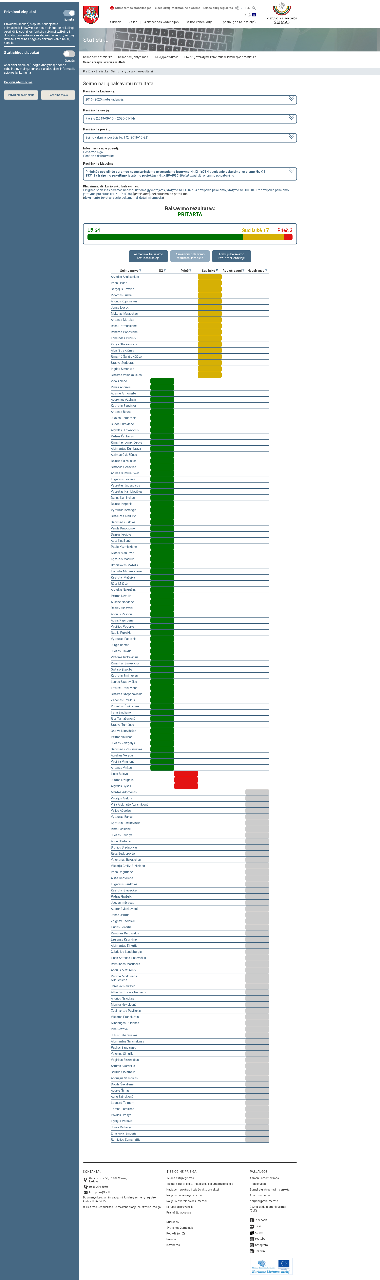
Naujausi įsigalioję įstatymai (184, 1195)
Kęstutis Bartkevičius (126, 823)
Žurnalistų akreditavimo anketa (270, 1189)
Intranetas (173, 1245)
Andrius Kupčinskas (124, 301)
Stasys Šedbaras (122, 363)
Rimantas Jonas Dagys (126, 442)
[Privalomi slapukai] (69, 13)
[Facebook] (252, 1220)
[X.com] (252, 1232)
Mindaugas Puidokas (125, 1023)
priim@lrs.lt (102, 1192)
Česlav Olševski (122, 608)
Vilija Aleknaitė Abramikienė (129, 804)
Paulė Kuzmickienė (124, 547)
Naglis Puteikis (121, 633)
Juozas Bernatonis (123, 418)
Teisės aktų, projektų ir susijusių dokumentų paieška (199, 1183)
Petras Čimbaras (122, 436)
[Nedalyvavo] (266, 271)
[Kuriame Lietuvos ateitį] (271, 1274)
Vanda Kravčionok (123, 528)
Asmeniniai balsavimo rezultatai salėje (148, 256)
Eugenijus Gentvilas (124, 884)
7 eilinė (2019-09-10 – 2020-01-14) (110, 118)
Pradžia (88, 71)
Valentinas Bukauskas (126, 860)
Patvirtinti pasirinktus (21, 94)
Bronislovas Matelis (124, 565)
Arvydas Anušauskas (125, 277)
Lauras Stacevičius (124, 682)
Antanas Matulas (122, 320)
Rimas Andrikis (121, 387)
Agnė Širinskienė (122, 1097)
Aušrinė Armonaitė (123, 393)
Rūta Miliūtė (119, 583)
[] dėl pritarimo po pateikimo (176, 173)
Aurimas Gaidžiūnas (124, 455)
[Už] (165, 271)
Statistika (102, 71)
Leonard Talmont (123, 1103)
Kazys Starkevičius (124, 344)
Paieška (171, 1239)
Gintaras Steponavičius (126, 694)
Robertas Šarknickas (125, 706)
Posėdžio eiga (93, 152)
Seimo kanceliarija (199, 22)
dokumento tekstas (98, 198)
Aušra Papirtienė (122, 620)
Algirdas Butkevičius (125, 430)
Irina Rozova (119, 1029)
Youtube (260, 1238)
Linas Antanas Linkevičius (128, 958)
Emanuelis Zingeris (123, 1133)
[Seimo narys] (140, 271)
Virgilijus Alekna (121, 798)
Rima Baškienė (121, 829)
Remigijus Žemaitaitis (125, 1139)
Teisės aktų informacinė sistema (176, 8)
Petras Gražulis (121, 896)
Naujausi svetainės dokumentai (186, 1201)
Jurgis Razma (120, 645)
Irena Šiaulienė (121, 712)
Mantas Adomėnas (124, 792)
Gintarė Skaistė (121, 669)
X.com (259, 1232)
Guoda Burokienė (122, 424)
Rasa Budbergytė (123, 853)
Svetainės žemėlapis (180, 1227)
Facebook (261, 1220)
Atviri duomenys (260, 1195)
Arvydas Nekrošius (123, 590)
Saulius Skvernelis (123, 1072)
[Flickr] (252, 1226)
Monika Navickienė (124, 1004)
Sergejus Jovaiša (122, 289)
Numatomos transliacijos (133, 8)
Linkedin (260, 1251)
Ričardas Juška (121, 295)
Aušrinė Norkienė (122, 602)
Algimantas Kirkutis (124, 945)
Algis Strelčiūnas (122, 350)
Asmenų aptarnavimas (264, 1178)
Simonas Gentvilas (123, 467)
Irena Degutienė (122, 872)
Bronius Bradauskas (124, 847)
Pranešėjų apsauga (178, 1212)
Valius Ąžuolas (121, 810)
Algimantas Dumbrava (126, 448)
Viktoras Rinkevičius (124, 657)
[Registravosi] (243, 271)
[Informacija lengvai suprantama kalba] (254, 15)
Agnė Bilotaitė (121, 841)
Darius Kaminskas (123, 498)
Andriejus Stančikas (124, 1078)
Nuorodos (172, 1222)
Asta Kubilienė (121, 541)
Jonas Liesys (120, 307)
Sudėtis (116, 22)
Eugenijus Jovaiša (123, 479)
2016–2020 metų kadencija (105, 99)
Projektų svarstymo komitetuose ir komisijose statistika (220, 57)
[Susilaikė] (217, 271)
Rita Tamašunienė (123, 718)
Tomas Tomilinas (122, 1109)
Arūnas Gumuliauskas (125, 473)
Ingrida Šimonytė (122, 369)
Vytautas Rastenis (123, 639)
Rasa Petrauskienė (124, 326)
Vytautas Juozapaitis (125, 485)
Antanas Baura (121, 412)
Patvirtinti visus (58, 94)
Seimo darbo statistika (97, 57)
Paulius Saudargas (123, 1047)
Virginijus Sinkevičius (125, 1060)
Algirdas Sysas (121, 786)
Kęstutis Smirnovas (124, 676)
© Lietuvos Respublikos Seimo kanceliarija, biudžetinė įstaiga (122, 1207)
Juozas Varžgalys (123, 743)
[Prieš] (190, 271)
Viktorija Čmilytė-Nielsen (128, 866)
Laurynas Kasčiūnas (124, 939)
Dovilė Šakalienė (122, 1084)
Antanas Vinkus (121, 768)
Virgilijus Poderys (122, 626)
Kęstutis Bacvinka (123, 406)
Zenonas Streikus (123, 700)
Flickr (258, 1226)
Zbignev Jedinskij (123, 921)
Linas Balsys (119, 774)
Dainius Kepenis (121, 504)
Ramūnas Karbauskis (125, 933)
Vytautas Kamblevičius (126, 491)
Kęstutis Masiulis (123, 559)
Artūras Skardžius (123, 1066)
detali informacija (151, 198)
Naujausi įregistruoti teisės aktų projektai (192, 1189)
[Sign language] (249, 15)
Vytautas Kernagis (123, 510)
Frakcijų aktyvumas (166, 57)
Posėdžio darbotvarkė (98, 156)
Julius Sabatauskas (124, 1035)
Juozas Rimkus (121, 651)
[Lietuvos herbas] (91, 15)
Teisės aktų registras (217, 8)
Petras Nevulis (121, 596)
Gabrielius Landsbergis (126, 952)
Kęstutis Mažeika (123, 577)
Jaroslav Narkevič (123, 986)
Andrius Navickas (122, 998)
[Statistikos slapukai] (69, 53)
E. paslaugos (258, 1183)
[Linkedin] (252, 1251)
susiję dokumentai (125, 198)
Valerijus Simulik (122, 1054)
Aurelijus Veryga (122, 755)
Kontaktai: (92, 1172)
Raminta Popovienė (124, 332)
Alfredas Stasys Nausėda (128, 992)
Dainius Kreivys (121, 534)
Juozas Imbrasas (122, 903)
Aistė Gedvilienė (122, 878)
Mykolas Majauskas (124, 313)
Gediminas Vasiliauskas (126, 749)
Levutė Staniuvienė (124, 688)
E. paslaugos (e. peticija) (237, 22)
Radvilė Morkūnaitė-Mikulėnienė (125, 978)
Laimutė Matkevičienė (126, 571)
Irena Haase (119, 283)
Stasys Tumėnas (122, 725)
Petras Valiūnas (121, 737)
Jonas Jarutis (120, 915)
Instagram (261, 1245)
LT (242, 8)
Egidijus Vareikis (122, 1121)
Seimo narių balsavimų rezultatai (104, 62)
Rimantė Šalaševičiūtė (126, 356)
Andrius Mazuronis (123, 970)
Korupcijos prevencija (179, 1206)
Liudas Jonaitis (121, 927)
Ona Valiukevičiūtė (123, 731)
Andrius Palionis (121, 614)
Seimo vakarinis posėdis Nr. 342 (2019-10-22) (117, 137)
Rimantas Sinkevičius (125, 663)
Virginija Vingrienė (123, 761)
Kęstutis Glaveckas (124, 890)
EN (248, 8)
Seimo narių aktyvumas (133, 57)
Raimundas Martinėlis (125, 964)
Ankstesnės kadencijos (161, 22)
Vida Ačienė (119, 381)
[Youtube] (252, 1238)
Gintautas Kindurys (124, 516)
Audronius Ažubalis (124, 399)
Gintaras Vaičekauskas (126, 375)
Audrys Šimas (120, 1090)
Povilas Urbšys (121, 1115)
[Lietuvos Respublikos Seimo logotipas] (282, 13)
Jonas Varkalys (121, 1127)
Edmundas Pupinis (123, 338)
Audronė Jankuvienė (125, 909)
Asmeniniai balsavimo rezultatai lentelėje (190, 256)
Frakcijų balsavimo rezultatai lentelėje (231, 256)
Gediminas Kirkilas (123, 522)
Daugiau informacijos (18, 82)
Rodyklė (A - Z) (175, 1233)
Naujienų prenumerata (264, 1201)
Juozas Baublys (121, 835)
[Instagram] (252, 1245)
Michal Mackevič (122, 553)
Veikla (132, 22)
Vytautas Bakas (122, 817)
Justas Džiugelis (122, 780)
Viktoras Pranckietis (125, 1017)
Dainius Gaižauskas (124, 461)
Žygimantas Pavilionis (126, 1011)
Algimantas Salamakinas (127, 1041)
